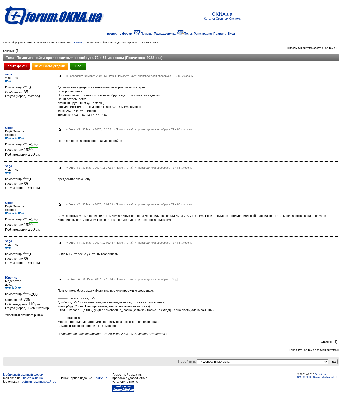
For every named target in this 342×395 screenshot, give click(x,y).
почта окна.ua (33, 378)
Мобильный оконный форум (23, 374)
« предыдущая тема (300, 47)
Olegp (9, 128)
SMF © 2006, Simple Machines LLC (317, 377)
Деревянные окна (46, 42)
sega (8, 74)
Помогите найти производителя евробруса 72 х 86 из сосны (123, 42)
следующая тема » (325, 47)
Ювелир (78, 42)
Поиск (188, 33)
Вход (231, 33)
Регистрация (203, 33)
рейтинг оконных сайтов (39, 381)
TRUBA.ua (100, 378)
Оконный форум (13, 42)
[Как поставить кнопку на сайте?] (123, 391)
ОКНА (29, 42)
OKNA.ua (320, 374)
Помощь (146, 33)
